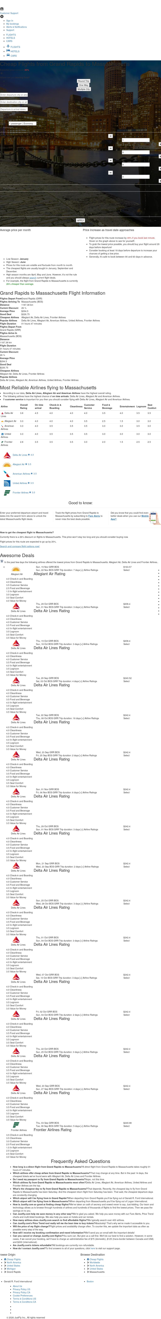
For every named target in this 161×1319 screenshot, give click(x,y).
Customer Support (9, 13)
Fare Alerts (94, 515)
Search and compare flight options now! (19, 546)
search (33, 277)
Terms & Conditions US (24, 1298)
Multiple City (84, 89)
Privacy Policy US (21, 1289)
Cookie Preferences (23, 1295)
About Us (17, 1286)
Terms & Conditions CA (24, 1301)
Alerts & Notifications (16, 26)
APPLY (80, 220)
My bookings (12, 23)
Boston (90, 1281)
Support (10, 30)
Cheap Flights (13, 1259)
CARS (9, 41)
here (93, 1248)
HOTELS (10, 37)
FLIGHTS (11, 34)
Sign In (9, 20)
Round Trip (83, 80)
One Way (83, 85)
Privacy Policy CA (21, 1292)
